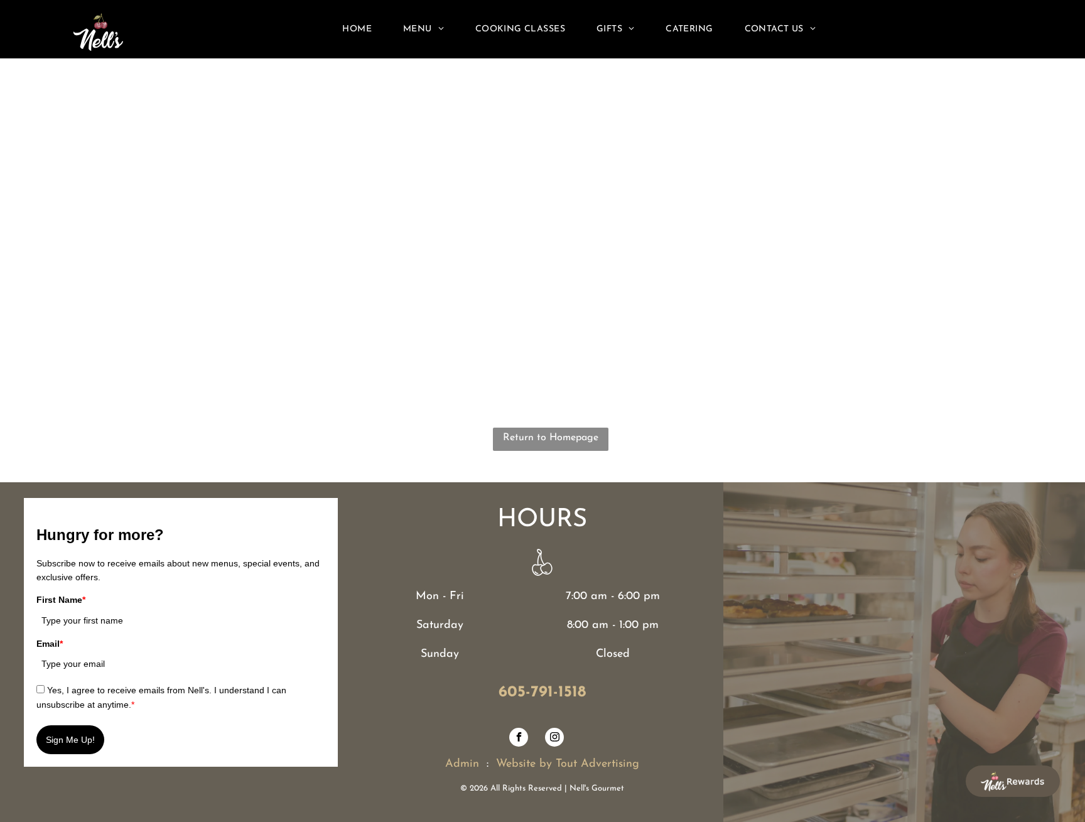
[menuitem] (357, 29)
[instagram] (554, 739)
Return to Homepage (550, 438)
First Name (60, 600)
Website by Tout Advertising (567, 764)
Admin (462, 764)
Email (49, 644)
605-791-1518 (542, 692)
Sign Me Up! (70, 740)
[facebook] (518, 739)
